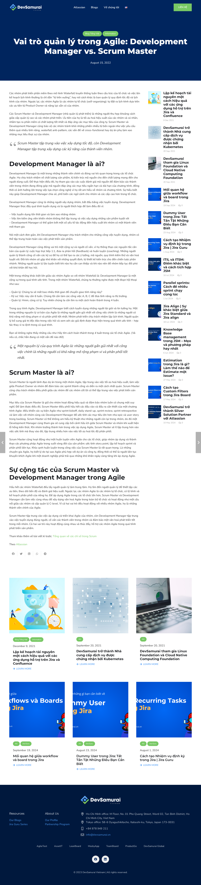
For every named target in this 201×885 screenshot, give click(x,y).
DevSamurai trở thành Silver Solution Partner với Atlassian (177, 412)
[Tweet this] (21, 553)
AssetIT (58, 846)
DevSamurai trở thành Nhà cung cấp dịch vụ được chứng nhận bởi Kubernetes (177, 137)
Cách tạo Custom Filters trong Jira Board (177, 391)
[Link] (25, 7)
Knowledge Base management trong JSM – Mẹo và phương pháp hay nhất (177, 338)
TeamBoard (112, 846)
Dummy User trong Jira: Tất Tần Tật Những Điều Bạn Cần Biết (175, 220)
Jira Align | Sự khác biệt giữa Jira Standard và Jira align (177, 312)
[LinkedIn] (105, 859)
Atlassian (21, 544)
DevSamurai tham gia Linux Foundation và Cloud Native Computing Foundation (176, 168)
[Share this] (13, 553)
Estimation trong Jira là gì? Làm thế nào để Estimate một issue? (176, 367)
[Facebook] (95, 859)
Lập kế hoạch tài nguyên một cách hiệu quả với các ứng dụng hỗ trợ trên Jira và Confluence (177, 104)
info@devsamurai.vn (98, 834)
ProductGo (131, 846)
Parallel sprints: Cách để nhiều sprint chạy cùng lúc (176, 288)
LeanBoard (75, 846)
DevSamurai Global (154, 846)
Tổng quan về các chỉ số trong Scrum (75, 536)
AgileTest (42, 846)
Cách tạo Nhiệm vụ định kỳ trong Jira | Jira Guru (177, 243)
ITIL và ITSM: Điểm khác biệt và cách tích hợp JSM (177, 265)
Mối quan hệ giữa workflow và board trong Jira (175, 195)
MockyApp (93, 846)
